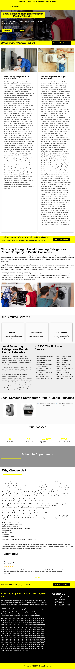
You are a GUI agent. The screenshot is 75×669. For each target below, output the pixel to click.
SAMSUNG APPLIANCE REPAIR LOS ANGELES (37, 1)
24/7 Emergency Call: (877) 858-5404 (19, 43)
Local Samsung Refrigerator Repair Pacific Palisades (24, 237)
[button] (35, 577)
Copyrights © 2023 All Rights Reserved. (38, 666)
